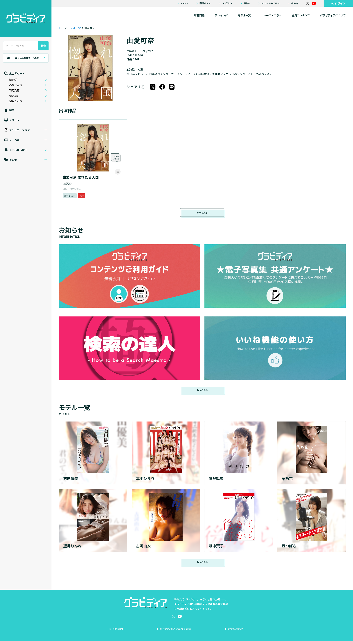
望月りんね (15, 101)
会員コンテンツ (301, 15)
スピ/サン (227, 3)
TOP (61, 28)
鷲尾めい (14, 96)
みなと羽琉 (15, 85)
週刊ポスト (205, 3)
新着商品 (199, 15)
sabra (184, 3)
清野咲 (13, 80)
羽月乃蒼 (14, 90)
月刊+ (247, 3)
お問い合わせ (235, 629)
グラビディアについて (333, 15)
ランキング (221, 15)
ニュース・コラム (271, 15)
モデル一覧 (244, 15)
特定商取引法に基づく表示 (175, 629)
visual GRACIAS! (270, 3)
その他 (294, 3)
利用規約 (118, 629)
